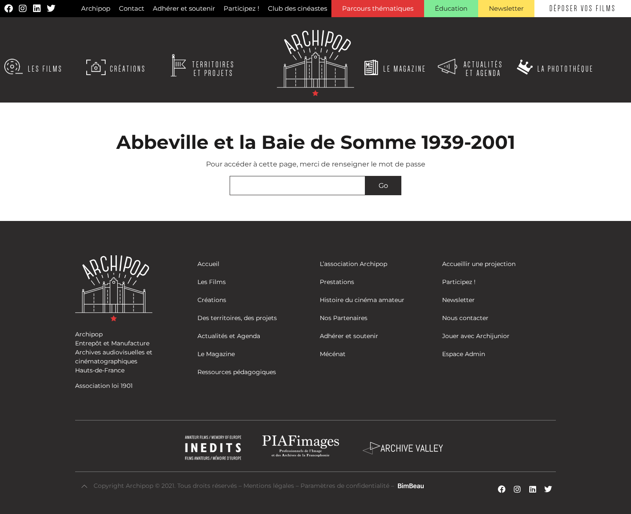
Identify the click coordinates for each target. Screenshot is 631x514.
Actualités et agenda (483, 69)
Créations (128, 69)
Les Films (45, 69)
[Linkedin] (37, 8)
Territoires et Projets (213, 69)
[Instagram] (22, 8)
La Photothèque (565, 69)
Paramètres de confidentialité (344, 486)
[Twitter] (51, 8)
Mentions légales (269, 486)
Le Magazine (404, 69)
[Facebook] (8, 8)
